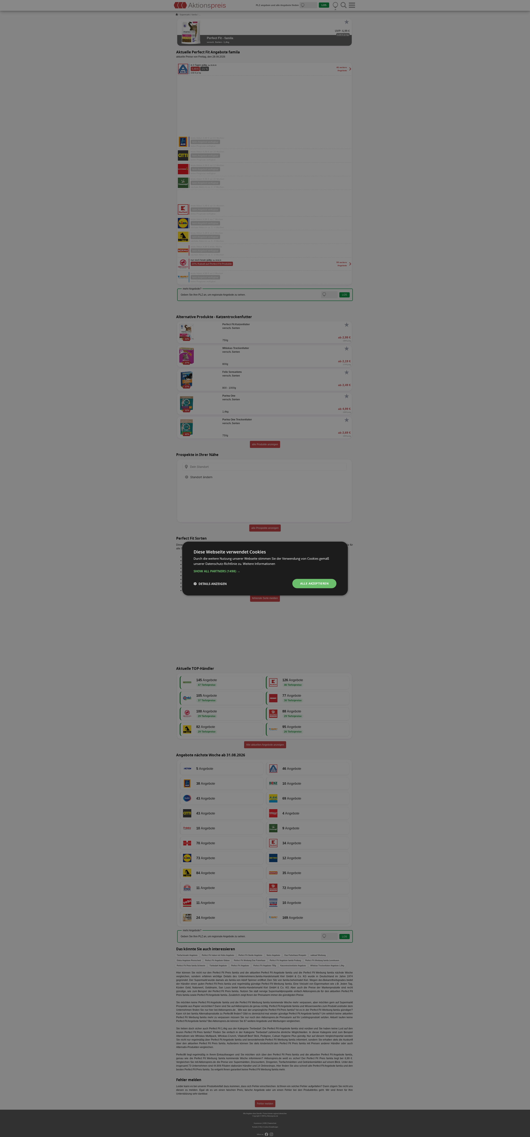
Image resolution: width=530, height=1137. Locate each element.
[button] (265, 571)
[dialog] (265, 568)
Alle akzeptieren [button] (314, 583)
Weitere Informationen (259, 563)
